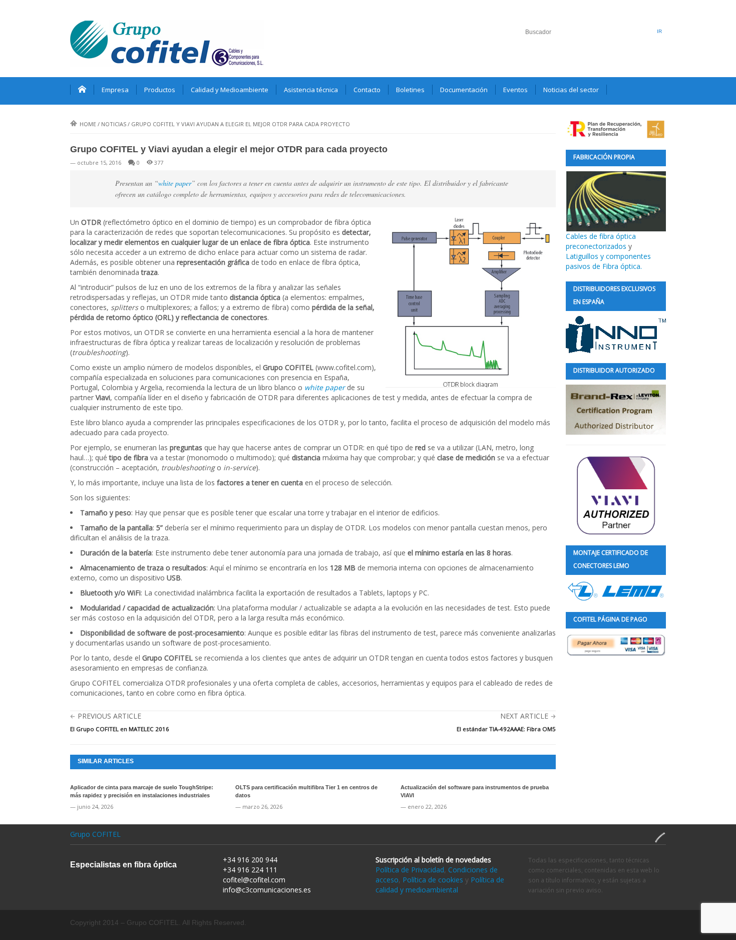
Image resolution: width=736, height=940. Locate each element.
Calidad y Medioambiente (229, 89)
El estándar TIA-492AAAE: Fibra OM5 (506, 729)
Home (88, 124)
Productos (159, 89)
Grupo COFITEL (95, 834)
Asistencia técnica (311, 89)
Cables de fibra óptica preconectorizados (601, 241)
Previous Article (109, 716)
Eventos (515, 89)
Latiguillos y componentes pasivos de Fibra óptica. (608, 261)
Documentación (464, 89)
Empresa (115, 89)
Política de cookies (433, 879)
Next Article (524, 716)
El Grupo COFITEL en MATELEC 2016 (119, 729)
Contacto (367, 89)
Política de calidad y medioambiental (440, 884)
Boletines (410, 89)
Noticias (113, 124)
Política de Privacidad (410, 869)
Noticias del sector (571, 89)
